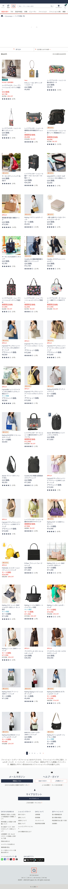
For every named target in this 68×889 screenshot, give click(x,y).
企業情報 (37, 814)
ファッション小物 (54, 12)
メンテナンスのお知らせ (8, 844)
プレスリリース (39, 820)
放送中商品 (18, 12)
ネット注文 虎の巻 (57, 785)
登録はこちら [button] (17, 781)
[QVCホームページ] (2, 16)
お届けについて (22, 820)
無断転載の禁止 (5, 847)
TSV (12, 12)
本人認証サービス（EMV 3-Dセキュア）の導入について (8, 829)
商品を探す (4, 12)
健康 (64, 12)
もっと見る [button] (33, 887)
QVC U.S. (23, 877)
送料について (22, 817)
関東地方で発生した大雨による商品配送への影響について (8, 817)
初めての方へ (22, 814)
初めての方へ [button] (43, 781)
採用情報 (37, 817)
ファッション (43, 12)
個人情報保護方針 (57, 814)
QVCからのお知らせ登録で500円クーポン (16, 785)
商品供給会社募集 (40, 823)
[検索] (51, 6)
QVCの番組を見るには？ (25, 831)
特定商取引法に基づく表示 (59, 820)
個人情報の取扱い (57, 817)
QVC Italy (44, 877)
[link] (43, 753)
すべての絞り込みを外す (59, 54)
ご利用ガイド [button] (59, 781)
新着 (25, 12)
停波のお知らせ (5, 841)
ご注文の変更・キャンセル (33, 802)
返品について (22, 823)
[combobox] (34, 6)
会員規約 (54, 823)
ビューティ (32, 12)
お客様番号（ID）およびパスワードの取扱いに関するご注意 (8, 836)
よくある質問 (45, 785)
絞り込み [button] (18, 49)
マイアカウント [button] (34, 799)
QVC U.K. (29, 877)
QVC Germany (37, 877)
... (37, 753)
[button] (3, 6)
